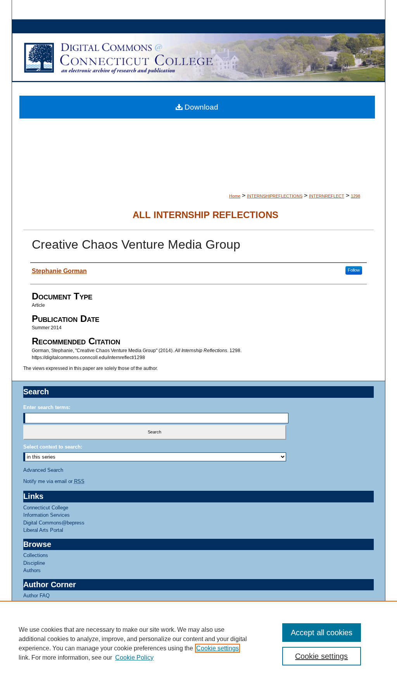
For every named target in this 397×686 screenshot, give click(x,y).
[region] (198, 643)
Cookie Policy (134, 657)
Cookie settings (217, 648)
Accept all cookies (321, 632)
